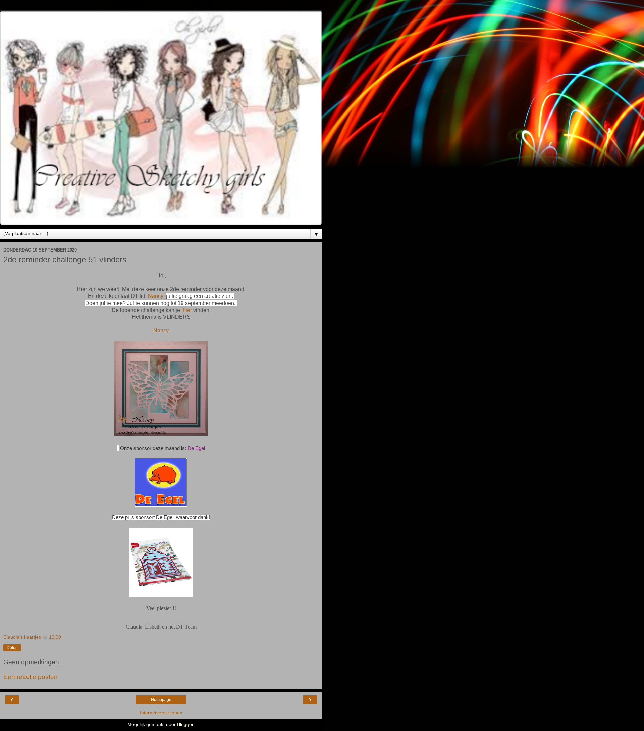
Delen (12, 647)
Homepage (161, 699)
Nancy (155, 296)
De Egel (196, 448)
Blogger (185, 724)
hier (187, 310)
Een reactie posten (30, 676)
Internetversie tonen (161, 712)
